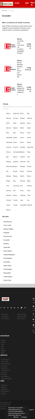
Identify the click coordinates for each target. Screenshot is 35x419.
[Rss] (19, 307)
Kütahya (29, 171)
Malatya (8, 176)
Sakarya (29, 186)
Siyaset (3, 351)
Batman (8, 128)
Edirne (22, 142)
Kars (28, 161)
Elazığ (29, 142)
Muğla (8, 181)
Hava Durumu (8, 221)
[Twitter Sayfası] (5, 307)
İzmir (28, 157)
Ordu (7, 186)
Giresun (8, 152)
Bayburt (15, 128)
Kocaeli (15, 171)
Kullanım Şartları (22, 314)
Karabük (15, 161)
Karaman (23, 161)
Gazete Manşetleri (9, 254)
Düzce (15, 142)
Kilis (7, 171)
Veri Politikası (5, 318)
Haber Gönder (21, 318)
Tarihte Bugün (8, 276)
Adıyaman (16, 113)
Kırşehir (29, 166)
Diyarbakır (9, 142)
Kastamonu (9, 166)
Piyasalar (6, 232)
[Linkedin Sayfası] (15, 307)
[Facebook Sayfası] (2, 307)
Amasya (15, 118)
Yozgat (15, 205)
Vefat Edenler (8, 269)
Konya (22, 171)
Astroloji (6, 243)
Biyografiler (7, 273)
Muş (14, 181)
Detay (17, 417)
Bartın (29, 123)
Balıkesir (22, 123)
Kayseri (15, 166)
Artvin (8, 123)
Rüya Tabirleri (8, 251)
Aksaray (8, 118)
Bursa (29, 132)
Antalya (22, 118)
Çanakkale (9, 137)
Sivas (28, 190)
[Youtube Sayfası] (12, 307)
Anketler (3, 387)
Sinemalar (4, 372)
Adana (8, 113)
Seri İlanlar (7, 262)
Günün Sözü (7, 280)
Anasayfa (4, 10)
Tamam (24, 417)
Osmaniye (16, 186)
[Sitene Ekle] (25, 307)
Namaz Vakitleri (8, 229)
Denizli (29, 137)
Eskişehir (22, 147)
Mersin (29, 176)
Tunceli (15, 200)
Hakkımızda (4, 314)
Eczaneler (7, 240)
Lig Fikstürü (4, 368)
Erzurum (15, 147)
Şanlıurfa (9, 195)
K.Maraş (8, 161)
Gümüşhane (16, 152)
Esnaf (2, 348)
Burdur (22, 132)
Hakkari (22, 152)
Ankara (8, 210)
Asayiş (17, 3)
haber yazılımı (4, 410)
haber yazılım (4, 415)
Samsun (8, 190)
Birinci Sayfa (7, 265)
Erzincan (8, 147)
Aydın (15, 123)
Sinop (22, 190)
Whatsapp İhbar (21, 316)
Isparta (15, 157)
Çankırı (15, 137)
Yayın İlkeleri (4, 316)
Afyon (22, 113)
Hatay (29, 152)
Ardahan (29, 118)
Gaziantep (30, 147)
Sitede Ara (4, 385)
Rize (21, 186)
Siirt (14, 190)
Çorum (22, 137)
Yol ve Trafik (7, 225)
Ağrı (28, 113)
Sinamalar (7, 247)
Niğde (28, 181)
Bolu (14, 132)
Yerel (2, 344)
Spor (2, 346)
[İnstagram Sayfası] (8, 307)
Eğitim (3, 353)
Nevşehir (22, 181)
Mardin (22, 176)
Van (28, 200)
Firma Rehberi (8, 258)
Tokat (28, 195)
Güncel (3, 342)
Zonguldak (23, 205)
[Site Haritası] (22, 307)
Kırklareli (29, 205)
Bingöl (29, 128)
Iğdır (7, 157)
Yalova (8, 205)
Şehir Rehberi (5, 376)
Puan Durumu (8, 236)
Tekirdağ (22, 195)
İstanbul (22, 157)
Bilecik (22, 128)
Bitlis (7, 132)
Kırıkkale (22, 166)
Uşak (21, 200)
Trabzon (8, 200)
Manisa (15, 176)
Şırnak (15, 195)
